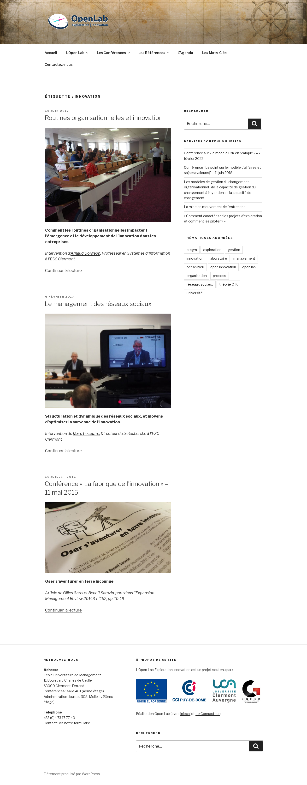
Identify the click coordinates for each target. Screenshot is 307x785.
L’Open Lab (75, 53)
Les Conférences (111, 53)
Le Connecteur (207, 714)
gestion (234, 250)
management (244, 258)
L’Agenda (185, 53)
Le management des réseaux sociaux (98, 303)
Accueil (51, 53)
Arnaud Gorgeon (85, 253)
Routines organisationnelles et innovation (104, 117)
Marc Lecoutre (86, 433)
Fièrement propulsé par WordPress (72, 774)
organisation (197, 276)
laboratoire (218, 258)
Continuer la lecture (63, 270)
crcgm (192, 250)
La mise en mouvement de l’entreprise (215, 207)
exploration (212, 250)
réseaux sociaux (200, 284)
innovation (195, 258)
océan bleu (195, 267)
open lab (249, 267)
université (195, 293)
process (219, 276)
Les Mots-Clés (214, 53)
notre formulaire (77, 723)
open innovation (223, 267)
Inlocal (185, 714)
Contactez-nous (59, 64)
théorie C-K (228, 284)
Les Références (151, 53)
